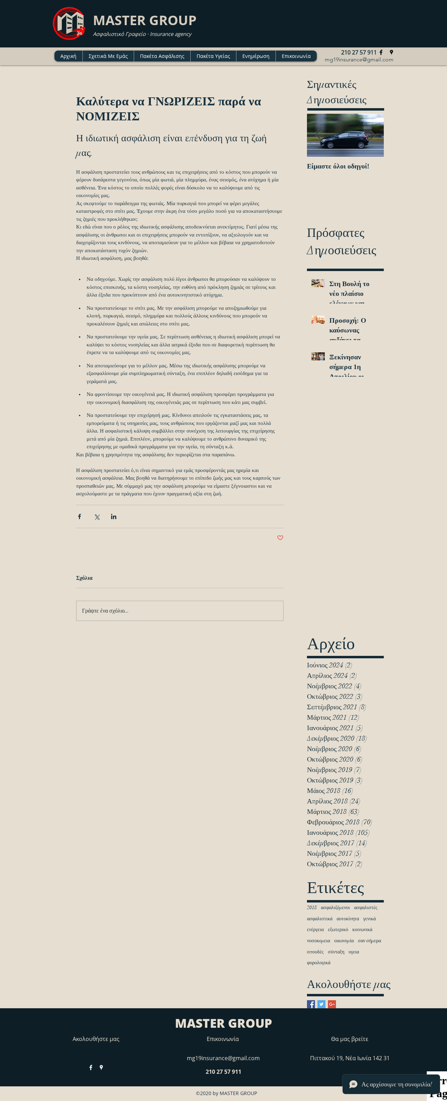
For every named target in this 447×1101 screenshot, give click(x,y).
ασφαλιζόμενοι (335, 908)
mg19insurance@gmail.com (359, 59)
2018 (312, 908)
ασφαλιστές (366, 908)
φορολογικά (318, 963)
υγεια (354, 952)
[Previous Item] (318, 135)
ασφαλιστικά (319, 919)
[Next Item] (372, 135)
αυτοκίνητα (348, 919)
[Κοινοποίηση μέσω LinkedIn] (113, 516)
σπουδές (315, 952)
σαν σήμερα (369, 941)
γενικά (369, 919)
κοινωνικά (362, 930)
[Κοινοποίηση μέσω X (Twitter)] (96, 516)
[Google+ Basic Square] (332, 1004)
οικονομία (344, 941)
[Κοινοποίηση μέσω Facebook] (79, 516)
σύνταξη (336, 952)
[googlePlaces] (391, 52)
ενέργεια (315, 930)
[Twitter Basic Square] (321, 1004)
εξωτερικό (338, 930)
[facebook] (381, 52)
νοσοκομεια (318, 941)
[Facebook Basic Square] (311, 1004)
